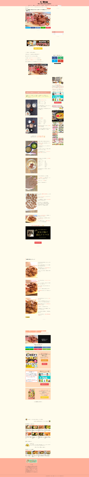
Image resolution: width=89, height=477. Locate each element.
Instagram (41, 447)
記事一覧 (56, 5)
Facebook (39, 447)
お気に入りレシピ (30, 5)
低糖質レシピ (34, 5)
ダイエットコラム (52, 5)
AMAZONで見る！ (44, 360)
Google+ (61, 61)
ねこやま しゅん (32, 443)
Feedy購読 (60, 58)
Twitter (36, 447)
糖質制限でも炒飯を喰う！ (38, 48)
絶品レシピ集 (38, 5)
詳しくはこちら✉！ (38, 242)
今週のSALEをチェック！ (44, 384)
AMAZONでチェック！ (44, 397)
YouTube (44, 447)
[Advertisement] (38, 35)
